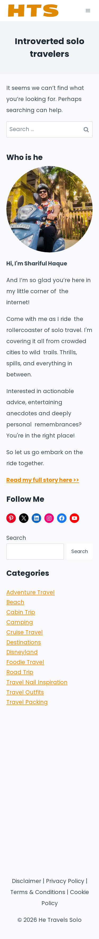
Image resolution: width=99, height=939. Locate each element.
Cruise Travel (24, 632)
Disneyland (22, 652)
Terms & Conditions (37, 892)
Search (16, 538)
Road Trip (19, 672)
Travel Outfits (25, 692)
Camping (19, 622)
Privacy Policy (65, 881)
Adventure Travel (30, 592)
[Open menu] (88, 10)
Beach (15, 602)
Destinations (23, 642)
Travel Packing (27, 702)
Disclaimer (26, 881)
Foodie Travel (25, 662)
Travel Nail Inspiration (37, 682)
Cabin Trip (20, 612)
